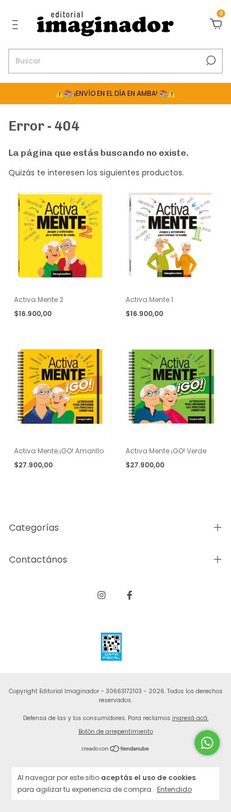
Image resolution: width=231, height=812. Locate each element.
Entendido (174, 789)
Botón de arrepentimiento (115, 731)
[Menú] (17, 25)
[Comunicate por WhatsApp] (207, 742)
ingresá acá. (190, 718)
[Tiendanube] (116, 749)
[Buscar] (210, 60)
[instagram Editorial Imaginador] (101, 595)
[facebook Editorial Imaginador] (129, 595)
